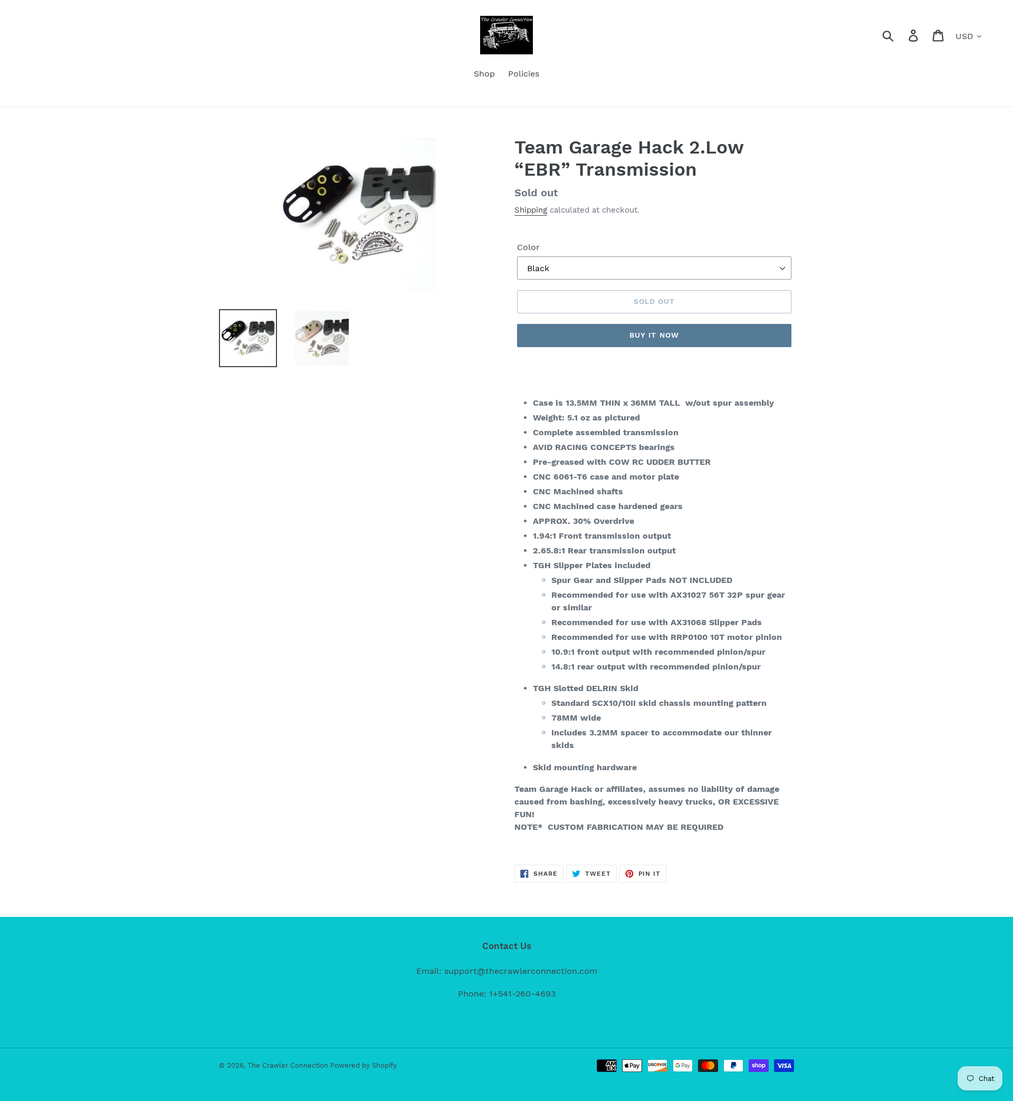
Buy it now (654, 335)
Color (528, 247)
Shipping (530, 210)
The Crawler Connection (288, 1065)
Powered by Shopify (363, 1065)
